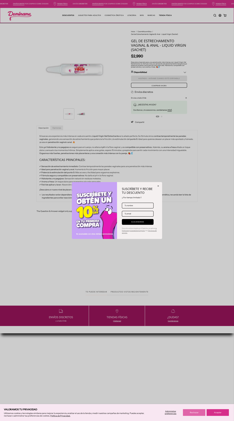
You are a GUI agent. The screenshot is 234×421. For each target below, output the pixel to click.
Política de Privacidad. (60, 416)
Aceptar (217, 412)
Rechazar (194, 412)
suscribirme (137, 222)
